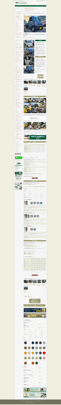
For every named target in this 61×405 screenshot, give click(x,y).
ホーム (24, 8)
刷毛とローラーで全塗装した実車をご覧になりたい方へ (18, 130)
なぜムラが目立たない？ (17, 27)
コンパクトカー (25, 337)
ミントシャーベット (32, 360)
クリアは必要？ (16, 73)
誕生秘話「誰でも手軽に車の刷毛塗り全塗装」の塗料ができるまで (18, 126)
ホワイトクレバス (29, 345)
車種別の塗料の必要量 (17, 26)
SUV (24, 336)
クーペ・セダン (41, 335)
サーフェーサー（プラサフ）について (18, 49)
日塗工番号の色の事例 (17, 89)
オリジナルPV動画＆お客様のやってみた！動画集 (18, 124)
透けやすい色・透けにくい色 (40, 367)
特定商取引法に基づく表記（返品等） (28, 296)
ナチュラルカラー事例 (17, 94)
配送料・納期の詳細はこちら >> (18, 180)
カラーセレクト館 (25, 401)
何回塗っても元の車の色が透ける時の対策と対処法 (18, 70)
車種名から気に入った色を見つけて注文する (30, 8)
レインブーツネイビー (32, 350)
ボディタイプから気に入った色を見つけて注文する (30, 9)
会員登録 (42, 0)
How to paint (28, 401)
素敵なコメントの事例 (40, 327)
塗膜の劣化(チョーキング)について (18, 44)
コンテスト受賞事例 (25, 327)
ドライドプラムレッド (44, 355)
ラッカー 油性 (42, 186)
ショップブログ (16, 142)
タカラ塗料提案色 (25, 324)
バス (41, 337)
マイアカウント (38, 0)
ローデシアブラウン (40, 350)
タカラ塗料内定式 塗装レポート (18, 134)
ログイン (45, 0)
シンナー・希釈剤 (40, 371)
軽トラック (37, 9)
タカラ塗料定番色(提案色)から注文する (18, 13)
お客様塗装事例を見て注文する (18, 16)
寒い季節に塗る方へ (17, 58)
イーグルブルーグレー (36, 355)
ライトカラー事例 (17, 98)
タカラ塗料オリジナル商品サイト (32, 401)
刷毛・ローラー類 (25, 371)
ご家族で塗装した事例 (17, 105)
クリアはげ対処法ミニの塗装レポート (18, 114)
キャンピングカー (30, 337)
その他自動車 (30, 339)
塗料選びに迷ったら (17, 31)
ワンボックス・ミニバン (30, 335)
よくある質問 (16, 66)
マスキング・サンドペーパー (32, 371)
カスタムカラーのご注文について (18, 37)
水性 (29, 186)
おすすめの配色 (25, 367)
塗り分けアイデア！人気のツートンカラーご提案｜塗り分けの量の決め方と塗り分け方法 (18, 47)
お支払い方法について (17, 146)
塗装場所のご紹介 (25, 382)
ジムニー (30, 336)
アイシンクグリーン (40, 360)
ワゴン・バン (36, 335)
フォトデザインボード (43, 401)
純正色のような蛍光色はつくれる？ (18, 119)
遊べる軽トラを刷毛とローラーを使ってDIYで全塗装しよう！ (18, 128)
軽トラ (35, 336)
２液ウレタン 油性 (37, 186)
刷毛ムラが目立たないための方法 (18, 54)
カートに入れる (35, 275)
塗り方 (15, 41)
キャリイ (37, 8)
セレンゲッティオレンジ (25, 355)
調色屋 (19, 401)
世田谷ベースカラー (44, 345)
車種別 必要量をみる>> (26, 143)
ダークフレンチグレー (36, 345)
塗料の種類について (17, 30)
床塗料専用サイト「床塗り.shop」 (38, 401)
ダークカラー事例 (17, 97)
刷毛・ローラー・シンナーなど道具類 (18, 19)
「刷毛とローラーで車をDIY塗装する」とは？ (28, 321)
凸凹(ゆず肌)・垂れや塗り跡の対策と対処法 (18, 68)
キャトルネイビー (32, 345)
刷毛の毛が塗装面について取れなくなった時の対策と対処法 (18, 72)
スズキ (35, 8)
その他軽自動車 (24, 339)
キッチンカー (36, 337)
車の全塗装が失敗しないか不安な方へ (18, 34)
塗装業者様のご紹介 (40, 382)
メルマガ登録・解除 (17, 150)
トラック (41, 336)
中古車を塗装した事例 (17, 102)
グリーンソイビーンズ (36, 360)
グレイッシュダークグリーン (40, 345)
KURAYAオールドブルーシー (36, 350)
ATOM (17, 151)
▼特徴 (24, 232)
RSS (15, 151)
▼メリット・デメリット (26, 209)
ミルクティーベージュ (29, 355)
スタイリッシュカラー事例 (17, 93)
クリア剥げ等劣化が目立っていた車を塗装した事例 (18, 104)
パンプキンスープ (32, 355)
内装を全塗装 (16, 45)
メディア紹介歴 (16, 135)
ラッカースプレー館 (22, 401)
